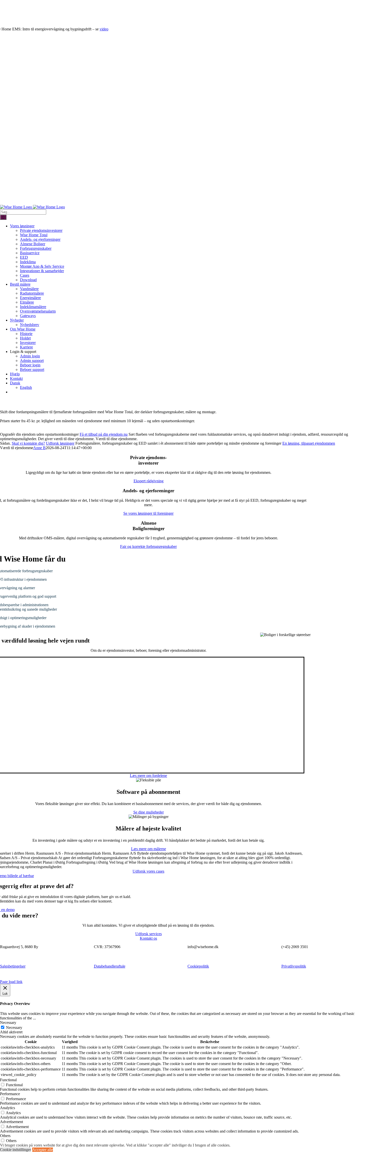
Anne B (39, 448)
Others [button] (5, 1136)
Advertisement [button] (11, 1122)
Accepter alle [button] (42, 1150)
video (104, 29)
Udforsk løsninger (60, 443)
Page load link (11, 982)
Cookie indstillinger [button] (15, 1150)
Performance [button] (10, 1094)
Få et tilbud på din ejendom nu (104, 434)
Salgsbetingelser (12, 966)
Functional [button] (8, 1080)
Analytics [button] (7, 1108)
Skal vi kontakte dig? (28, 443)
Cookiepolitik (198, 966)
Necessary (14, 1027)
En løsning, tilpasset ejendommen (308, 443)
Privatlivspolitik (293, 966)
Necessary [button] (8, 1022)
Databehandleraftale (109, 966)
